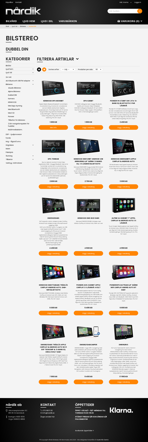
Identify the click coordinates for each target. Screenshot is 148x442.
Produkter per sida (85, 69)
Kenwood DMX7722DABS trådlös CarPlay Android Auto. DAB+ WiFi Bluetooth (53, 287)
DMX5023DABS (53, 218)
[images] (39, 69)
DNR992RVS (123, 344)
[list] (44, 69)
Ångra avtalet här (47, 417)
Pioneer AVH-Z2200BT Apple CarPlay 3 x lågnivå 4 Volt (88, 286)
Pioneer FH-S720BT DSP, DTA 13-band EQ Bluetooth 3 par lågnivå (123, 103)
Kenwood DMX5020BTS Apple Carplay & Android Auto (123, 160)
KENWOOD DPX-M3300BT (53, 101)
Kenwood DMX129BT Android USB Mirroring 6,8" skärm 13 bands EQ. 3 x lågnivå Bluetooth (88, 161)
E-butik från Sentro (102, 440)
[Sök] (139, 11)
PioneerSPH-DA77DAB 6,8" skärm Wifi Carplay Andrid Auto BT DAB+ (123, 287)
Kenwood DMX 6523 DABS (88, 218)
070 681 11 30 (48, 410)
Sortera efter (54, 69)
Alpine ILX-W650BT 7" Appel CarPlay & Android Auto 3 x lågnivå (123, 220)
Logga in (137, 2)
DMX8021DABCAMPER (88, 344)
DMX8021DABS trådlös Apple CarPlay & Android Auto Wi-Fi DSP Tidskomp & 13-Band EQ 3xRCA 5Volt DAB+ (53, 348)
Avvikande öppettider (84, 430)
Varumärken (68, 21)
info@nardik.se (48, 413)
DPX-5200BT (88, 101)
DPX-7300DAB (53, 159)
